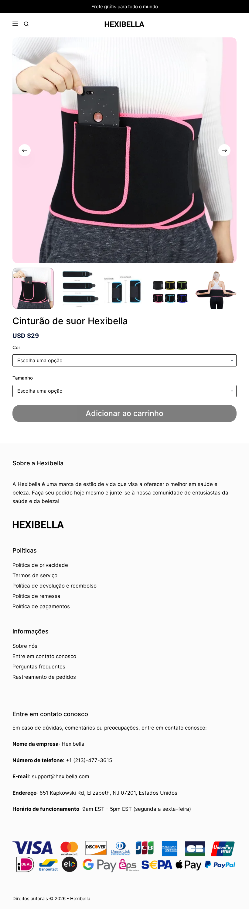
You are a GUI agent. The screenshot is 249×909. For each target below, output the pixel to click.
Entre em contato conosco (44, 656)
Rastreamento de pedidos (44, 677)
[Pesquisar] (26, 24)
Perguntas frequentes (38, 667)
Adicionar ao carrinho (124, 413)
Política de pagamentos (41, 606)
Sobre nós (24, 646)
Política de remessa (36, 596)
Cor (16, 347)
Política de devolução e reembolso (54, 586)
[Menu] (15, 23)
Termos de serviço (34, 575)
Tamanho (22, 378)
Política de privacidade (40, 565)
